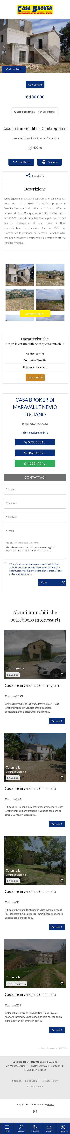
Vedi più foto (13, 69)
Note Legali (31, 1080)
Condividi (38, 175)
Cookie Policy (35, 1086)
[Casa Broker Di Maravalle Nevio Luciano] (35, 9)
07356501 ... (36, 442)
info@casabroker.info (35, 432)
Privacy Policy (50, 1080)
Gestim (50, 1104)
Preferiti (26, 162)
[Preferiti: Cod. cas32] (61, 880)
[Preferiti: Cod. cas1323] (61, 674)
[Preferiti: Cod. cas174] (61, 777)
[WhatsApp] (35, 1111)
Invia (43, 582)
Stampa (55, 162)
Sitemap (16, 1080)
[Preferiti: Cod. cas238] (61, 983)
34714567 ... (36, 453)
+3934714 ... (36, 463)
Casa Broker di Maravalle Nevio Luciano (35, 407)
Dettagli (56, 721)
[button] (35, 377)
